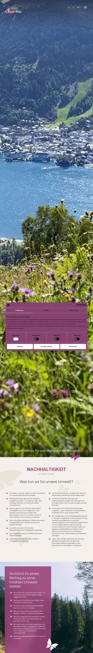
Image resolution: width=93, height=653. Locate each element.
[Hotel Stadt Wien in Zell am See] (13, 10)
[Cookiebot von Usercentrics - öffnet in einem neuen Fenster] (78, 305)
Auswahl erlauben (46, 346)
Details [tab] (46, 310)
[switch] (36, 339)
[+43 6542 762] (69, 7)
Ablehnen (20, 346)
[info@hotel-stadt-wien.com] (73, 7)
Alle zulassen (73, 346)
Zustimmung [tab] (19, 310)
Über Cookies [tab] (73, 310)
